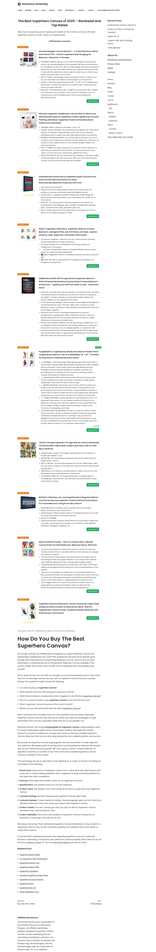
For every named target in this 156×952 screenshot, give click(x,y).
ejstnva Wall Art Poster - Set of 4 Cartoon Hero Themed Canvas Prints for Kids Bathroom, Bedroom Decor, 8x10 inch (68, 543)
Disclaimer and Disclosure (119, 59)
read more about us (62, 842)
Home (20, 10)
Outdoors (113, 121)
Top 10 (59, 10)
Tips (110, 108)
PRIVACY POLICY (116, 133)
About (110, 68)
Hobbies (112, 116)
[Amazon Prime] (96, 426)
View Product (93, 101)
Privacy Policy (114, 64)
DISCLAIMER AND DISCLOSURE (109, 10)
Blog (36, 10)
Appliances (113, 104)
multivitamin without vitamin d (122, 25)
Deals (43, 10)
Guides (51, 10)
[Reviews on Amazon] (28, 195)
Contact (111, 72)
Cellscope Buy (114, 47)
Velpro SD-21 (113, 36)
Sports (110, 112)
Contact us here (33, 842)
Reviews (28, 10)
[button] (94, 10)
